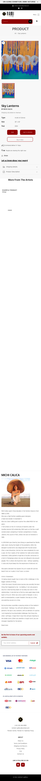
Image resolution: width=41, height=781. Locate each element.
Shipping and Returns (20, 746)
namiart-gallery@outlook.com (20, 728)
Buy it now (20, 140)
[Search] (30, 21)
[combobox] (17, 21)
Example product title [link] (9, 191)
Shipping (4, 113)
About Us (20, 741)
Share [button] (6, 156)
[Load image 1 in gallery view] (8, 90)
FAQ (20, 751)
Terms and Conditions (20, 743)
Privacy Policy (21, 749)
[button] (38, 15)
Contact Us (20, 754)
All (15, 33)
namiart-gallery (23, 777)
